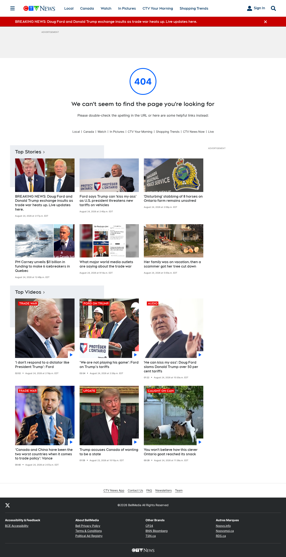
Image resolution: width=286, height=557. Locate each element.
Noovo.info (223, 525)
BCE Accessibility (16, 525)
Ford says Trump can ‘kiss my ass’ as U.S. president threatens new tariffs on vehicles (108, 200)
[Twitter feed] (7, 505)
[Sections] (12, 8)
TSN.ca (151, 536)
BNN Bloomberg (157, 531)
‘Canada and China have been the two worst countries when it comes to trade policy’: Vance (44, 454)
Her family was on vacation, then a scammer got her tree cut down (172, 264)
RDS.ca (221, 536)
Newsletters (163, 490)
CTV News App (113, 490)
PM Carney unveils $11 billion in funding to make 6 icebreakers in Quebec (42, 266)
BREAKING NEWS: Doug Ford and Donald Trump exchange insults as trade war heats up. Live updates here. (44, 202)
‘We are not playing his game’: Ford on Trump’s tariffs (109, 364)
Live (211, 131)
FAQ (149, 490)
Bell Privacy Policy (87, 525)
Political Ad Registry (89, 536)
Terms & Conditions (88, 531)
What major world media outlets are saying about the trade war (106, 264)
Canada (87, 8)
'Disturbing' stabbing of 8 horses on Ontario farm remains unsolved (173, 198)
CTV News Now (194, 131)
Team (179, 490)
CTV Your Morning (158, 8)
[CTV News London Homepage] (39, 8)
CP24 (149, 525)
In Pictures (127, 8)
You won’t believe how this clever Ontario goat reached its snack (171, 452)
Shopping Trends (194, 8)
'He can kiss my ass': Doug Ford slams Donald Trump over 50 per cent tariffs (171, 366)
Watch (106, 8)
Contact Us (135, 490)
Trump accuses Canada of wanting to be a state (109, 452)
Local (68, 8)
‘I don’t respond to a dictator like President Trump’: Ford (42, 364)
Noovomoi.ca (225, 531)
